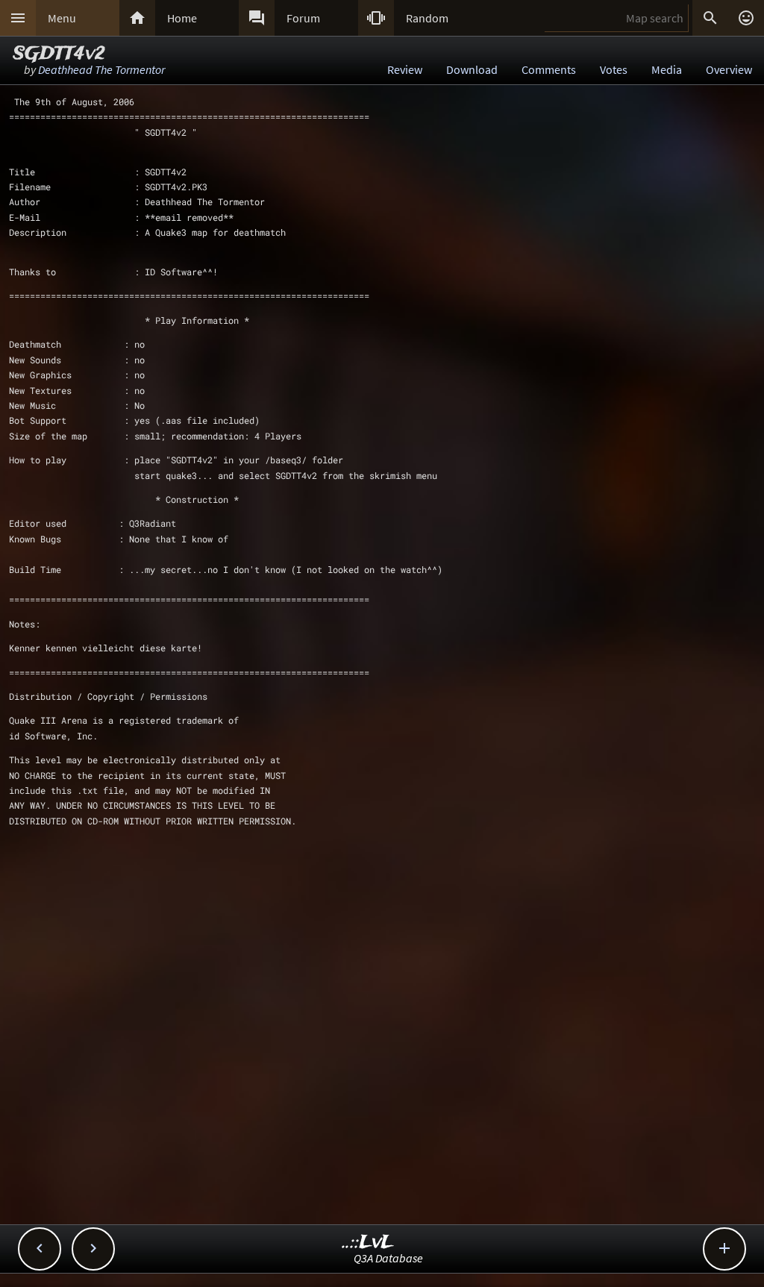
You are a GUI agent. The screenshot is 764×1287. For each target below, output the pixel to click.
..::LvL (368, 1243)
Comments (549, 69)
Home (182, 17)
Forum (303, 17)
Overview (729, 69)
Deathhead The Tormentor (101, 69)
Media (666, 69)
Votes (613, 69)
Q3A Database (388, 1257)
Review (404, 69)
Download (472, 69)
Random (427, 17)
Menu (62, 17)
